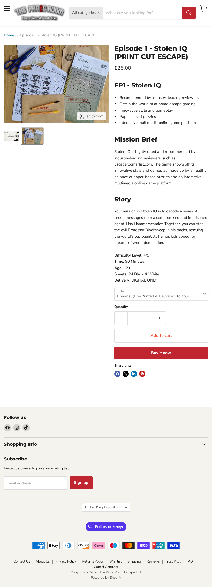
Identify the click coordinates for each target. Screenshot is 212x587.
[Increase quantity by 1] (159, 318)
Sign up (81, 482)
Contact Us (21, 561)
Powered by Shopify (106, 577)
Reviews (153, 561)
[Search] (189, 13)
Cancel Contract (106, 567)
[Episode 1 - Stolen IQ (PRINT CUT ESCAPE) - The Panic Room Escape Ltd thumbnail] (11, 136)
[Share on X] (126, 374)
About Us (43, 561)
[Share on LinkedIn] (134, 374)
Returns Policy (93, 561)
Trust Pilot (173, 561)
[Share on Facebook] (117, 374)
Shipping (134, 561)
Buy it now (161, 353)
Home (9, 35)
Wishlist (115, 561)
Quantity (121, 307)
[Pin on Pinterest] (142, 374)
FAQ (189, 561)
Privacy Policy (65, 561)
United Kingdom (103, 507)
